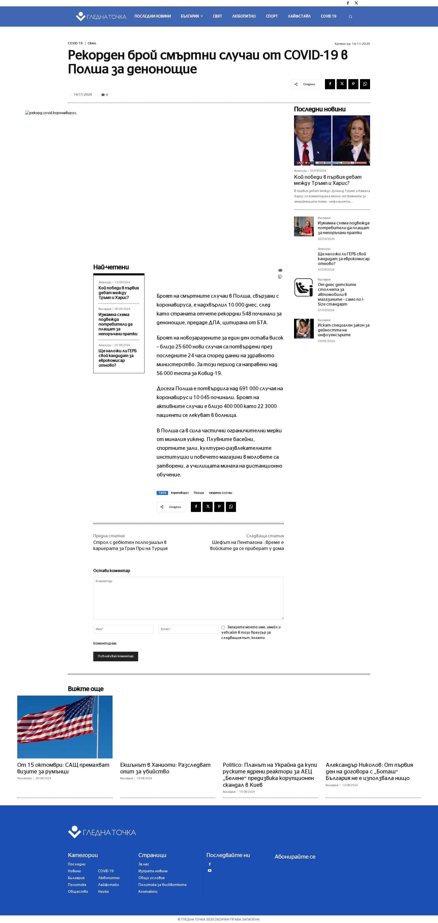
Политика (24, 778)
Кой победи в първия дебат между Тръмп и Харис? (119, 293)
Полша (199, 492)
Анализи (105, 282)
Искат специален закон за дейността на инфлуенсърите (344, 330)
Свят (92, 43)
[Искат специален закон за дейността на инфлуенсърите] (304, 329)
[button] (350, 16)
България (105, 309)
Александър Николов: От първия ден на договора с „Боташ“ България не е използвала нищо (369, 771)
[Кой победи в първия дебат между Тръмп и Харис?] (332, 140)
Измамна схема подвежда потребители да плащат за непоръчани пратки (118, 324)
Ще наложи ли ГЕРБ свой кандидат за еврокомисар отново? (344, 259)
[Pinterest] (353, 84)
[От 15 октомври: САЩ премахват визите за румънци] (65, 727)
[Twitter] (356, 3)
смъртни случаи (220, 492)
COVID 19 (75, 43)
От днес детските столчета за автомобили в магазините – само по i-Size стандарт (341, 294)
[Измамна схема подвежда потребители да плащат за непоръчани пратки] (304, 226)
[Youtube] (209, 871)
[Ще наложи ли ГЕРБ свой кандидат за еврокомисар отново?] (304, 257)
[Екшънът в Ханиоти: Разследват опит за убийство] (167, 727)
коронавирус (180, 492)
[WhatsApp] (365, 84)
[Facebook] (348, 3)
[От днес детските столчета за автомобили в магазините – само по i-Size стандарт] (304, 288)
